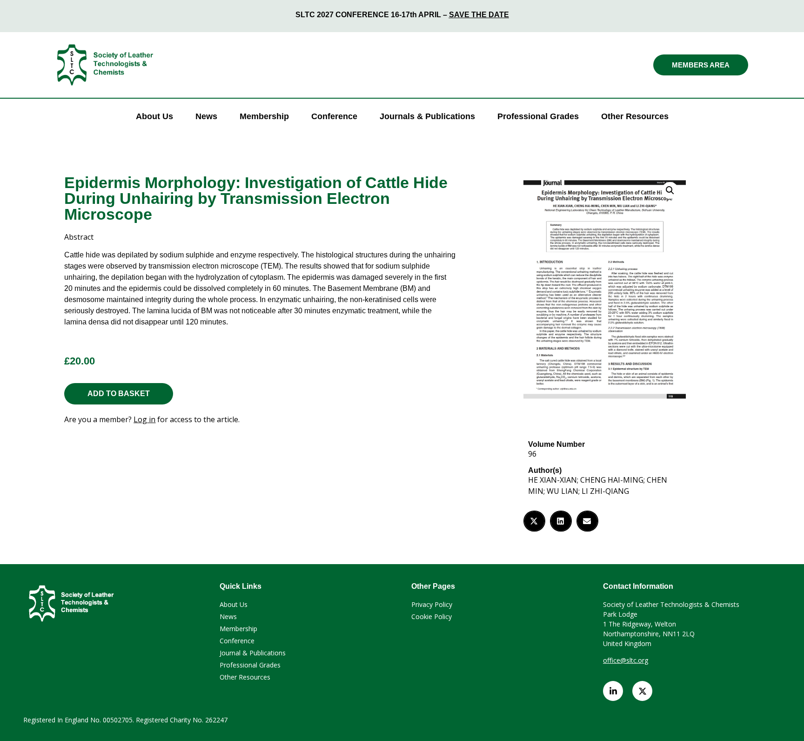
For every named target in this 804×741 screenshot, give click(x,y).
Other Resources (635, 116)
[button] (670, 190)
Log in (144, 419)
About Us (154, 116)
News (206, 116)
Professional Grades (538, 116)
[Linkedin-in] (613, 691)
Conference (334, 116)
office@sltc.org (625, 660)
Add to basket (118, 393)
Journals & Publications (427, 116)
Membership (264, 116)
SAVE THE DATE (479, 15)
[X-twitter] (642, 691)
